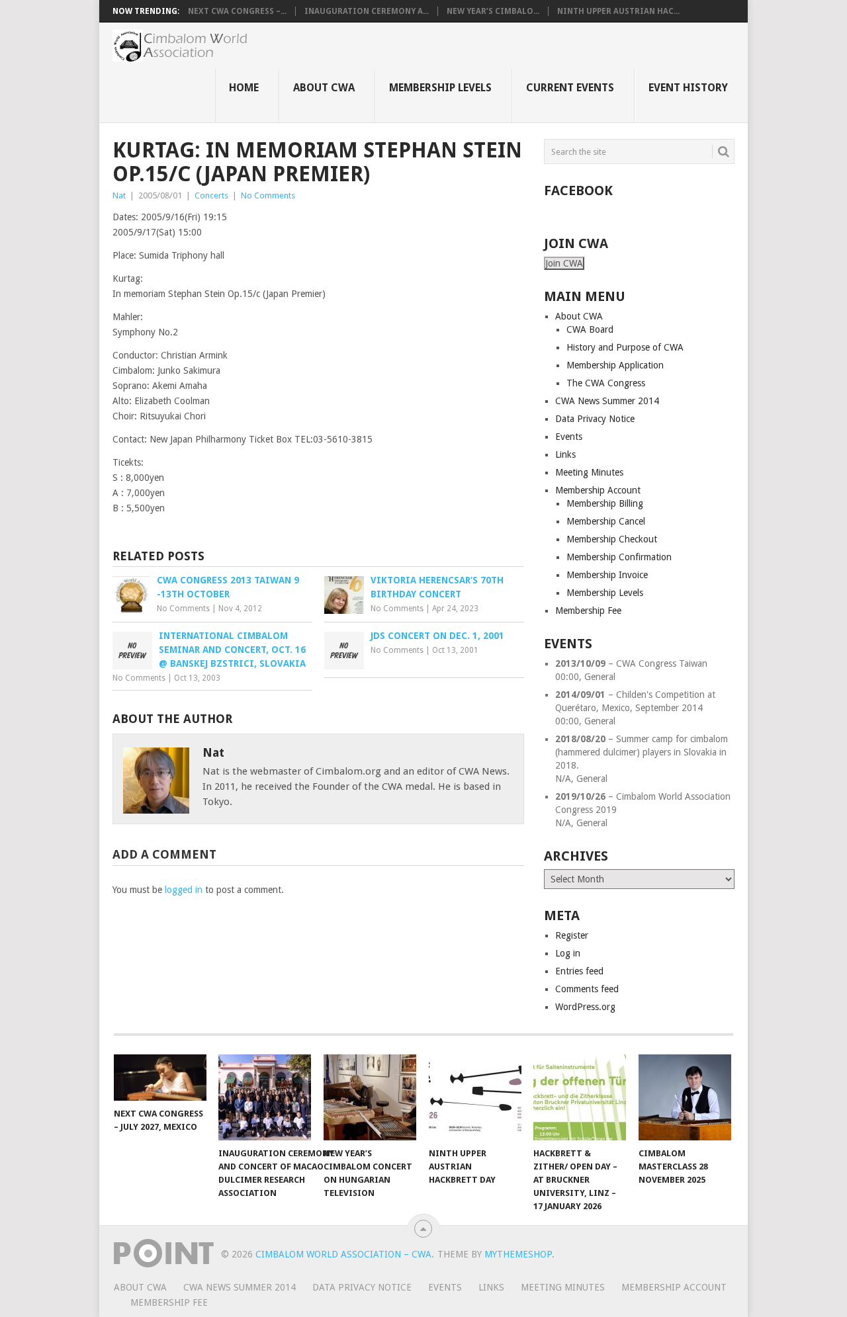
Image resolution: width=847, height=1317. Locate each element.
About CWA (324, 87)
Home (244, 87)
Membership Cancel (605, 521)
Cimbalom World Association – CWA (343, 1254)
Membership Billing (604, 503)
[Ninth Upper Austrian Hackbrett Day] (475, 1097)
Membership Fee (588, 610)
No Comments (268, 195)
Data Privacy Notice (595, 418)
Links (565, 454)
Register (571, 935)
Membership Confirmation (619, 557)
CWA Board (589, 329)
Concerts (211, 195)
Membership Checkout (611, 539)
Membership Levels (440, 87)
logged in (183, 889)
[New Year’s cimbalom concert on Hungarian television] (370, 1097)
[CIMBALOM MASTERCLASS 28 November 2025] (685, 1097)
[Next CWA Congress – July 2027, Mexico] (160, 1077)
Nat (119, 195)
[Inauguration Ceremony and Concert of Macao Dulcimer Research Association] (264, 1097)
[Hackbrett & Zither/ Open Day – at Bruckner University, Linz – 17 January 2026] (579, 1097)
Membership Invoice (607, 575)
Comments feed (587, 989)
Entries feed (579, 971)
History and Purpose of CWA (625, 347)
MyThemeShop (518, 1254)
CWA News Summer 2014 (607, 401)
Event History (688, 87)
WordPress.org (585, 1006)
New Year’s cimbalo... (493, 11)
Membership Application (615, 365)
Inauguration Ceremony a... (366, 11)
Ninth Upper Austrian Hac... (618, 11)
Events (568, 436)
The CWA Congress (605, 383)
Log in (567, 953)
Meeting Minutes (589, 472)
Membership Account (598, 490)
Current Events (570, 87)
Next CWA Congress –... (237, 11)
